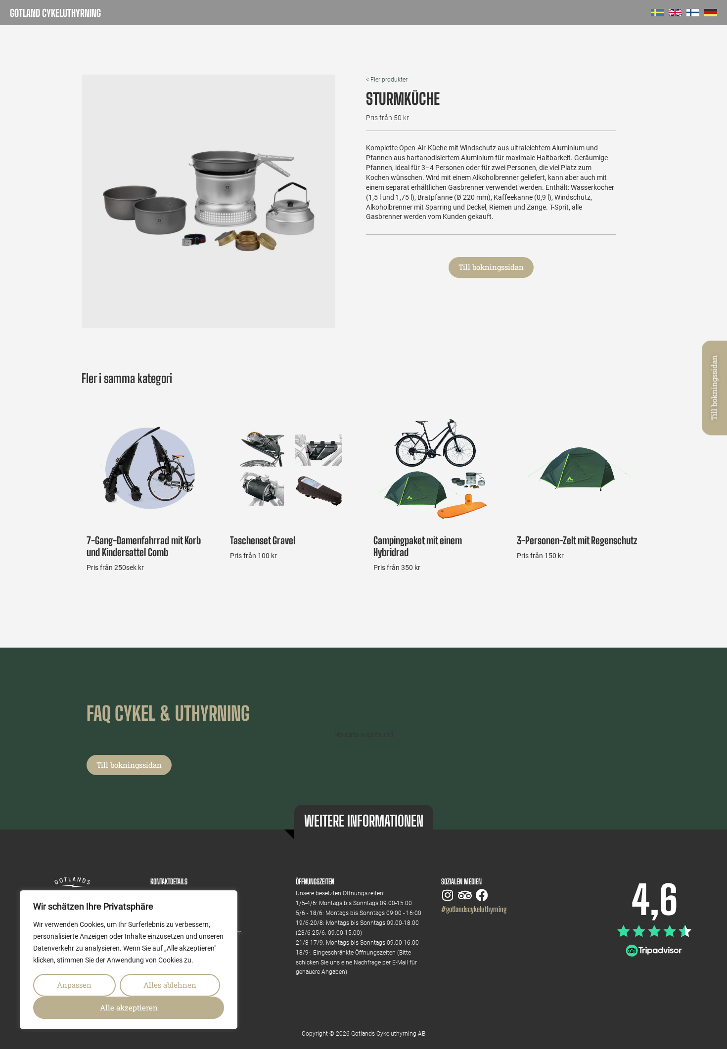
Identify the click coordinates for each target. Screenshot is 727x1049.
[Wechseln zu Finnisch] (692, 12)
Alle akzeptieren (129, 1007)
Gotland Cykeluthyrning (55, 13)
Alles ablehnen (169, 985)
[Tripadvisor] (464, 895)
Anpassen (74, 985)
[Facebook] (482, 895)
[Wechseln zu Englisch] (675, 12)
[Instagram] (447, 895)
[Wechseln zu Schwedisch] (657, 12)
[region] (128, 959)
